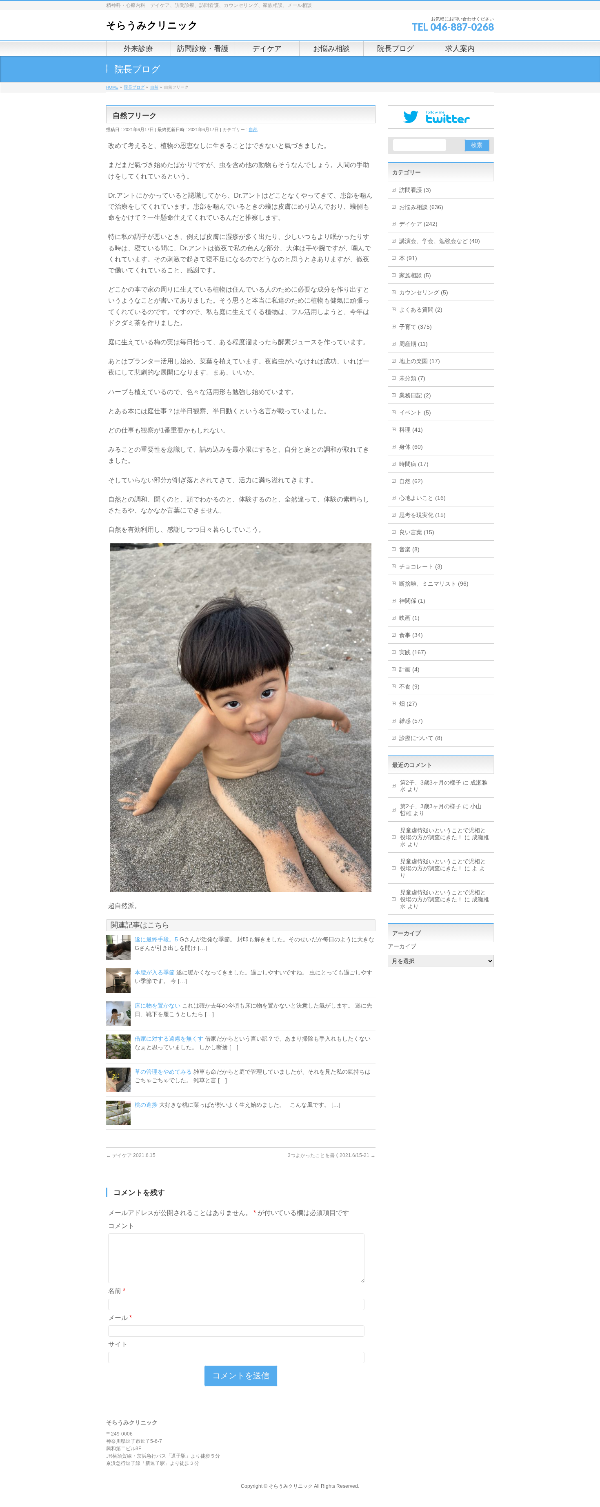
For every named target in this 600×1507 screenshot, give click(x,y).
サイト (118, 1344)
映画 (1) (409, 618)
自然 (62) (411, 481)
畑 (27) (408, 703)
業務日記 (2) (415, 395)
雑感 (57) (411, 721)
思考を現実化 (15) (422, 515)
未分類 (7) (412, 378)
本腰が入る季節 (155, 972)
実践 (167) (412, 652)
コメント (121, 1225)
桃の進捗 (146, 1104)
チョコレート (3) (420, 566)
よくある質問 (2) (420, 309)
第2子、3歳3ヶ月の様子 (430, 782)
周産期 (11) (413, 344)
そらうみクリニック (152, 25)
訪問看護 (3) (415, 190)
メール (120, 1317)
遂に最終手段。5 (156, 939)
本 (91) (408, 258)
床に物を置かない (157, 1005)
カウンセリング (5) (423, 292)
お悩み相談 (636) (421, 207)
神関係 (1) (412, 600)
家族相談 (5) (415, 275)
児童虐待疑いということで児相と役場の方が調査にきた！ (443, 833)
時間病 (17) (414, 464)
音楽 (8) (409, 549)
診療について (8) (420, 738)
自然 (253, 129)
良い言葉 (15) (416, 532)
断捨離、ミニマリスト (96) (434, 583)
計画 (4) (409, 669)
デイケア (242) (418, 224)
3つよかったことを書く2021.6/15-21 (332, 1155)
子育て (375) (415, 326)
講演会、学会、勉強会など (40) (439, 241)
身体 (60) (411, 447)
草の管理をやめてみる (163, 1071)
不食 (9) (409, 686)
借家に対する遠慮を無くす (169, 1038)
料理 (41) (411, 429)
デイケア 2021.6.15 (131, 1155)
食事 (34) (411, 635)
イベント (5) (415, 412)
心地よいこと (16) (422, 498)
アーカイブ (402, 946)
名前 (116, 1290)
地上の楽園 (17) (419, 361)
